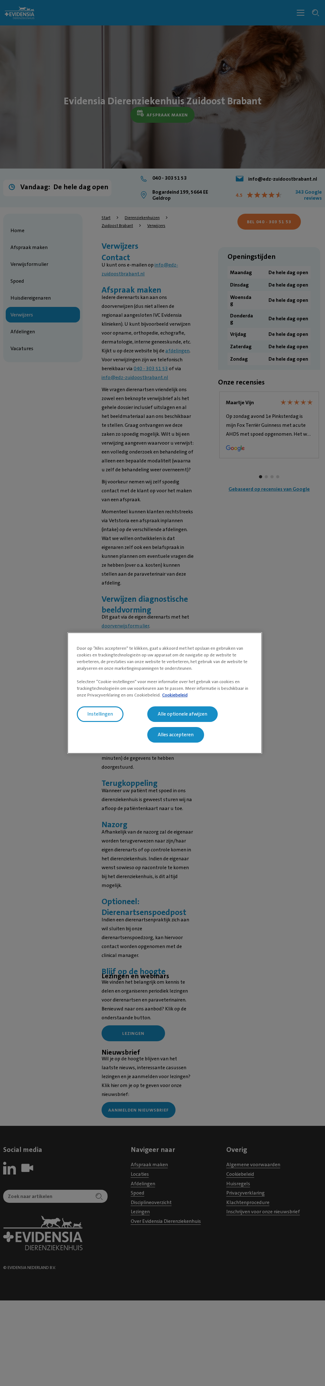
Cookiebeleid (175, 695)
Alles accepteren (176, 734)
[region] (164, 693)
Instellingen (100, 714)
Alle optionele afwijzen (182, 714)
